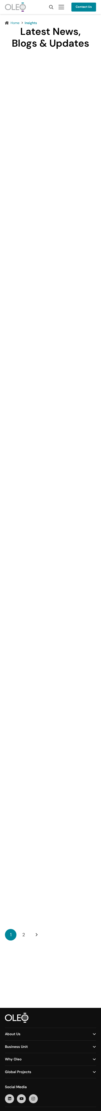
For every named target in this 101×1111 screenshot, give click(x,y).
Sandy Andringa (35, 213)
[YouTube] (21, 1098)
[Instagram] (33, 1098)
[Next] (36, 935)
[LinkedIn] (9, 1098)
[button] (51, 7)
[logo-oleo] (15, 7)
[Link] (50, 141)
